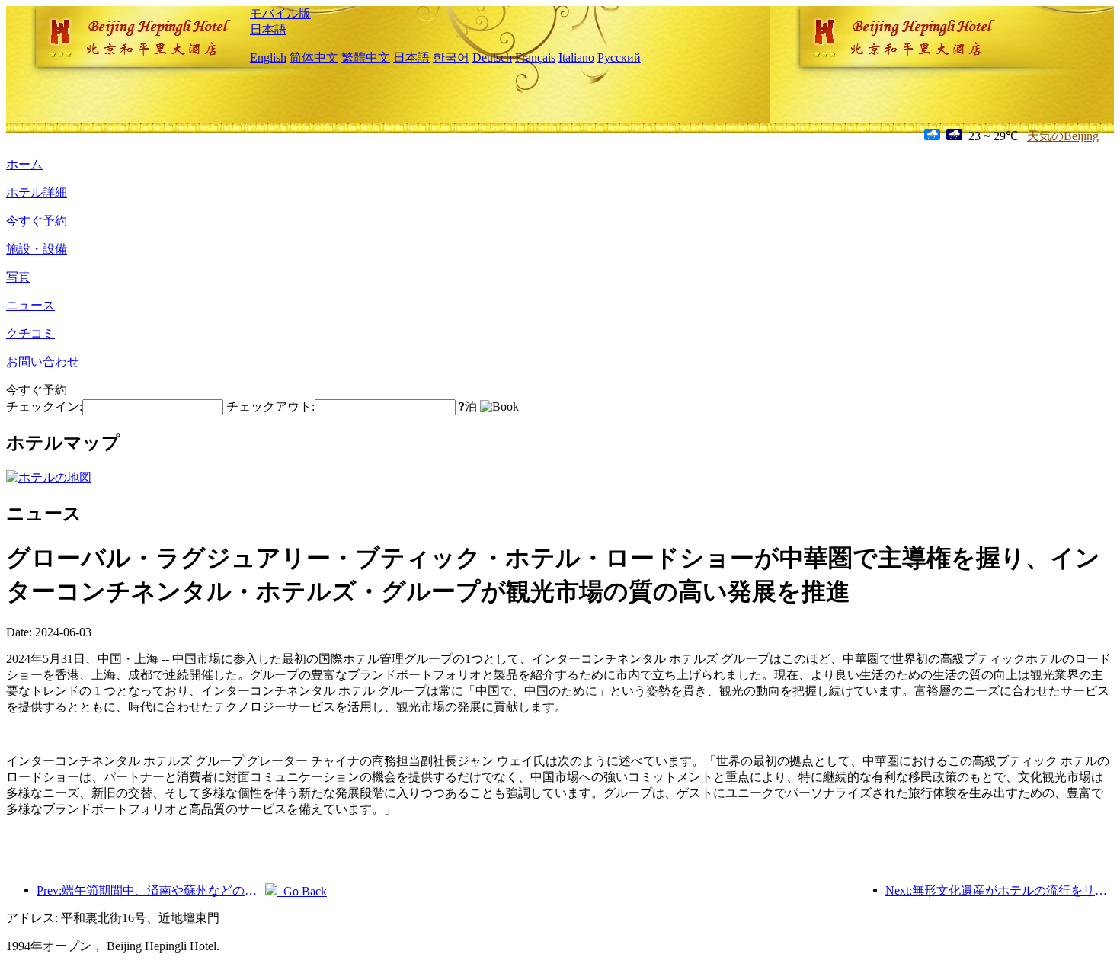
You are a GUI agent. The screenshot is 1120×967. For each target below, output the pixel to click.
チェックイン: (44, 406)
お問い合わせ (42, 361)
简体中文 (314, 57)
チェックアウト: (270, 406)
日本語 (268, 29)
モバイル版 (280, 13)
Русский (619, 57)
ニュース (30, 305)
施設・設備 (36, 248)
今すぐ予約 (36, 220)
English (268, 57)
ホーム (24, 164)
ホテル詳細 (36, 192)
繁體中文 (365, 57)
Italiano (576, 57)
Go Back (302, 891)
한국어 (451, 57)
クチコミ (30, 333)
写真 (18, 277)
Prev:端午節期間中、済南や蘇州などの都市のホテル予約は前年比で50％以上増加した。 (151, 890)
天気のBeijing (1063, 136)
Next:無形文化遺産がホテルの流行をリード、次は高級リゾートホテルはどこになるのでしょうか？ (999, 890)
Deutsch (492, 57)
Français (535, 57)
